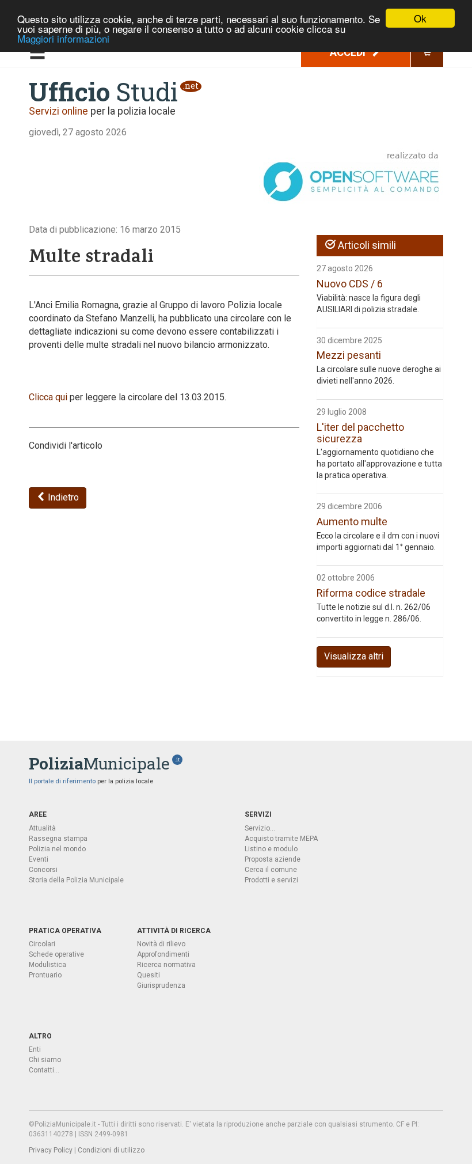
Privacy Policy (51, 1150)
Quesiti (148, 975)
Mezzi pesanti (349, 355)
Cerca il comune (271, 870)
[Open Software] (351, 177)
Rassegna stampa (58, 839)
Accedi (349, 52)
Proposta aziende (272, 859)
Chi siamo (45, 1060)
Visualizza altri (353, 656)
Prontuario (45, 975)
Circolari (42, 944)
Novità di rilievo (161, 944)
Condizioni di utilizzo (111, 1150)
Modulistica (47, 965)
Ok (420, 18)
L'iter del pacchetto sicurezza (360, 433)
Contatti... (44, 1070)
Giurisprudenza (161, 985)
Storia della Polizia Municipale (76, 880)
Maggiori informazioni (63, 38)
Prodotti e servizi (271, 880)
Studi (103, 91)
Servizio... (260, 828)
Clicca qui (48, 397)
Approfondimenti (163, 954)
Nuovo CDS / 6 (350, 284)
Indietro (62, 497)
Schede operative (56, 954)
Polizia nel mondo (57, 849)
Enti (35, 1049)
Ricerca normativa (166, 965)
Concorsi (43, 870)
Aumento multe (352, 521)
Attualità (42, 828)
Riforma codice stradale (371, 593)
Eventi (38, 859)
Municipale (99, 763)
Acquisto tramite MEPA (281, 839)
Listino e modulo (271, 849)
